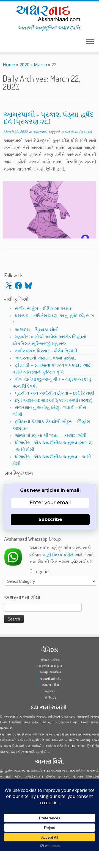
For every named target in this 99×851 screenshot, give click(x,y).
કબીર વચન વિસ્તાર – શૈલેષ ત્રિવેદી (46, 351)
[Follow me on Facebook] (6, 44)
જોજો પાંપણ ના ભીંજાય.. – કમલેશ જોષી (51, 435)
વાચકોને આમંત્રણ (50, 666)
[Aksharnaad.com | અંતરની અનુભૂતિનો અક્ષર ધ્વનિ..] (49, 13)
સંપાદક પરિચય (50, 659)
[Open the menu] (90, 42)
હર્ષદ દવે (86, 131)
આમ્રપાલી (40, 131)
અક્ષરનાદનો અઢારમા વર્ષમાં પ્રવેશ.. (45, 358)
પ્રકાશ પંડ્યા (69, 131)
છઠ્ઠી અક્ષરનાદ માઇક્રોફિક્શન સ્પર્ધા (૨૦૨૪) (53, 400)
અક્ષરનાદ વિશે (50, 685)
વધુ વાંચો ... (43, 752)
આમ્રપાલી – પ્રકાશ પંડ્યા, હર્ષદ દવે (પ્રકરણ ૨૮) (49, 118)
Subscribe (50, 519)
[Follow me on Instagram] (8, 44)
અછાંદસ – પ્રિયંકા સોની (37, 329)
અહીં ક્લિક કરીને (57, 555)
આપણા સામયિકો (50, 672)
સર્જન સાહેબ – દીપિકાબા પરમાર (43, 308)
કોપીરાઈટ (50, 697)
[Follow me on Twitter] (4, 44)
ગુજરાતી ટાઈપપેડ (50, 678)
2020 (24, 65)
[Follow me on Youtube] (9, 44)
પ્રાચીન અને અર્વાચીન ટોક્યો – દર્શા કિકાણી (54, 393)
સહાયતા (50, 691)
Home (9, 65)
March (40, 65)
